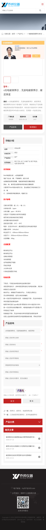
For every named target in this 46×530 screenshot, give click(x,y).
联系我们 (33, 127)
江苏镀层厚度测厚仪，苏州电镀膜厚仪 (23, 415)
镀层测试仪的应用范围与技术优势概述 (18, 455)
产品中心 (20, 34)
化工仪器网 (38, 519)
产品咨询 (12, 127)
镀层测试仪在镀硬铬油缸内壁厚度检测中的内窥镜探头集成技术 (21, 437)
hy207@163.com (28, 488)
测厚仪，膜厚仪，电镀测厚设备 (21, 411)
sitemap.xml (21, 519)
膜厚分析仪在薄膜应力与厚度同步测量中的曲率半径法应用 (21, 446)
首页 (13, 34)
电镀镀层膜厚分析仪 (35, 34)
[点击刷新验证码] (20, 390)
